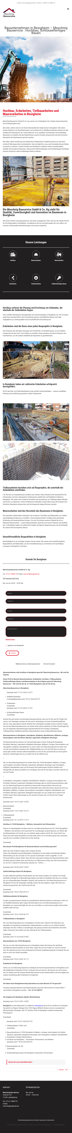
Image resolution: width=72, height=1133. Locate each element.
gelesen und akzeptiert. (16, 645)
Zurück (61, 1070)
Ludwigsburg (38, 1005)
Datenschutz (50, 1120)
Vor (66, 1070)
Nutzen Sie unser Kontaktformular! (20, 1062)
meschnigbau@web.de (29, 3)
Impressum (42, 1120)
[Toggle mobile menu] (68, 9)
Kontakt (36, 1120)
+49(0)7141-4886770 (48, 3)
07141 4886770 (12, 574)
